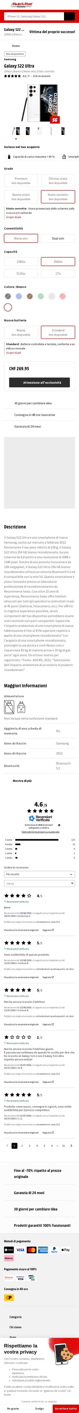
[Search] (69, 16)
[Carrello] (73, 4)
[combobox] (34, 16)
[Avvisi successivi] (71, 1146)
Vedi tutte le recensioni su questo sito (40, 831)
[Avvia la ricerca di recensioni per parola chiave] (72, 883)
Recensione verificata (18, 901)
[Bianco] (8, 307)
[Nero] (8, 296)
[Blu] (19, 296)
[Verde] (41, 296)
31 (63, 1146)
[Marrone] (30, 296)
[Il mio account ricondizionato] (66, 4)
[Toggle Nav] (6, 4)
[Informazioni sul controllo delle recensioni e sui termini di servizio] (59, 825)
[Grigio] (52, 296)
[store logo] (22, 4)
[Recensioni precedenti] (7, 1145)
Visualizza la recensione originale (21, 930)
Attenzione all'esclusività (42, 382)
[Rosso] (62, 296)
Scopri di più (13, 217)
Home (16, 46)
